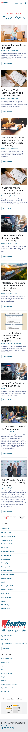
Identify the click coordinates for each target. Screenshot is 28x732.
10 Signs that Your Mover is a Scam (13, 46)
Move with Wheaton (6, 658)
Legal (2, 725)
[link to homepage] (4, 3)
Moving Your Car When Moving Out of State (13, 384)
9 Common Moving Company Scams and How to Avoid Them (12, 93)
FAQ (2, 669)
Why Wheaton (5, 677)
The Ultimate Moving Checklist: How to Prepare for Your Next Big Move (12, 337)
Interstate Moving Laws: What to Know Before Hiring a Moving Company (13, 287)
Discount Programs (6, 673)
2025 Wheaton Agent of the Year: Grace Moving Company (13, 482)
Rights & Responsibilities (8, 688)
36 (20, 518)
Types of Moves (5, 666)
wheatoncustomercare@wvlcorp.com (14, 639)
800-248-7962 (18, 3)
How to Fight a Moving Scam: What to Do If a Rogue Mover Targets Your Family (12, 141)
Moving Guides (5, 662)
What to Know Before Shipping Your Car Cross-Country (12, 238)
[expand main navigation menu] (26, 3)
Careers (3, 680)
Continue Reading (7, 63)
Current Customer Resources (9, 684)
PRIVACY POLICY (5, 691)
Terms (7, 726)
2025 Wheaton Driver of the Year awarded (13, 427)
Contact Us (6, 648)
